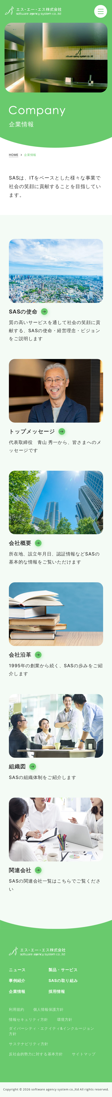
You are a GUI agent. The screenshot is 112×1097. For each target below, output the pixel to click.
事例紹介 (17, 980)
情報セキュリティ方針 (28, 1019)
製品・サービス (63, 969)
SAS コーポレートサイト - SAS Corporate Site (37, 951)
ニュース (17, 969)
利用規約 (16, 1009)
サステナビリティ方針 (28, 1044)
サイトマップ (84, 1054)
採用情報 (57, 991)
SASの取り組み (63, 980)
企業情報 (17, 991)
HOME (13, 155)
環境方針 (64, 1019)
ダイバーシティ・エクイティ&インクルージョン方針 (51, 1031)
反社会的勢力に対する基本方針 (36, 1054)
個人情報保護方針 (48, 1009)
